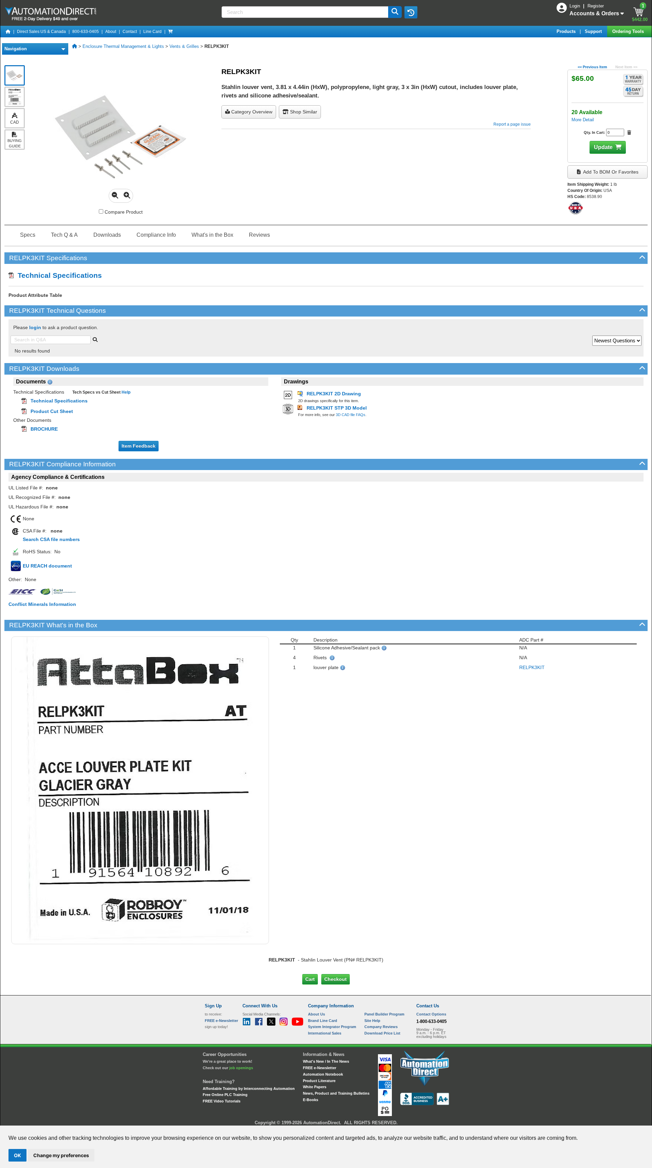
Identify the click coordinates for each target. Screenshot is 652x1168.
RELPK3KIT (532, 667)
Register (595, 5)
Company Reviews (381, 1027)
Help (125, 392)
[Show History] (410, 12)
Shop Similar (303, 111)
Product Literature (319, 1081)
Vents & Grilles (184, 46)
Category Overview (251, 111)
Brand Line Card (322, 1021)
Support (594, 31)
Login (575, 5)
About (110, 31)
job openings (241, 1068)
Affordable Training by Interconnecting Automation (249, 1088)
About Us (316, 1014)
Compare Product (123, 212)
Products (567, 31)
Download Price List (382, 1033)
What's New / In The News (326, 1061)
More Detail (583, 119)
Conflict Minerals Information (42, 604)
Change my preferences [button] (61, 1155)
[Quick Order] (170, 32)
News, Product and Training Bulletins (336, 1093)
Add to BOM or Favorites (610, 172)
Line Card (152, 31)
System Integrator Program (332, 1027)
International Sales (324, 1033)
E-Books (310, 1100)
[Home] (8, 32)
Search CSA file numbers (51, 539)
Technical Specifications (58, 275)
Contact (130, 31)
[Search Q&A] (95, 339)
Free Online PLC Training (225, 1095)
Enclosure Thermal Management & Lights (123, 46)
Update (603, 147)
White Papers (314, 1087)
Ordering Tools (628, 31)
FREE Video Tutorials (221, 1101)
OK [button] (17, 1155)
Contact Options (431, 1014)
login (35, 327)
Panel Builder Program (384, 1014)
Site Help (372, 1021)
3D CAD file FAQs (350, 415)
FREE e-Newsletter (319, 1068)
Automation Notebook (323, 1074)
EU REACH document (47, 566)
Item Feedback (139, 446)
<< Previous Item (592, 67)
